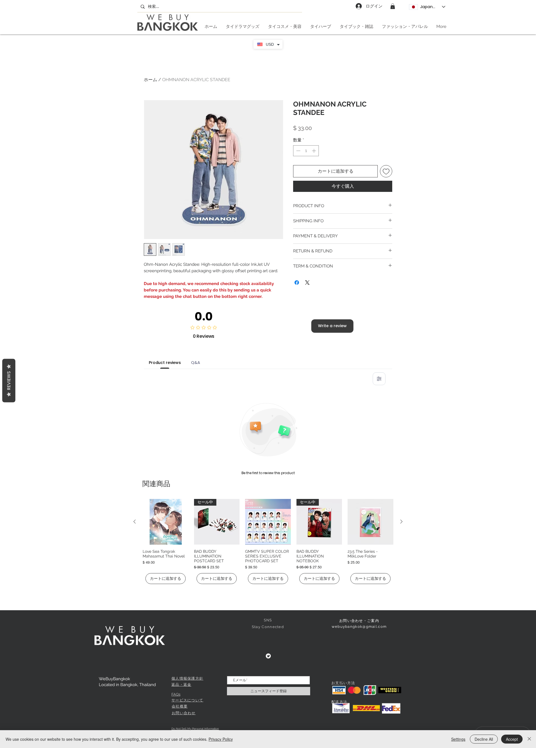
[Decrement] (298, 151)
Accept (512, 739)
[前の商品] (134, 521)
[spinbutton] (306, 151)
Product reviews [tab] (165, 362)
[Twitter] (268, 655)
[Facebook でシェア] (296, 282)
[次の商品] (401, 521)
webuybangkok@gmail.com (359, 626)
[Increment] (314, 151)
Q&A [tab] (195, 362)
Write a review (332, 326)
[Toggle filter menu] (379, 378)
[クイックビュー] (165, 522)
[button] (392, 6)
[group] (268, 541)
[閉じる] (529, 739)
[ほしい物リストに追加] (386, 171)
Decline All (484, 739)
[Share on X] (307, 282)
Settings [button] (458, 739)
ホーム (150, 79)
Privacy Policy (221, 739)
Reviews (9, 380)
